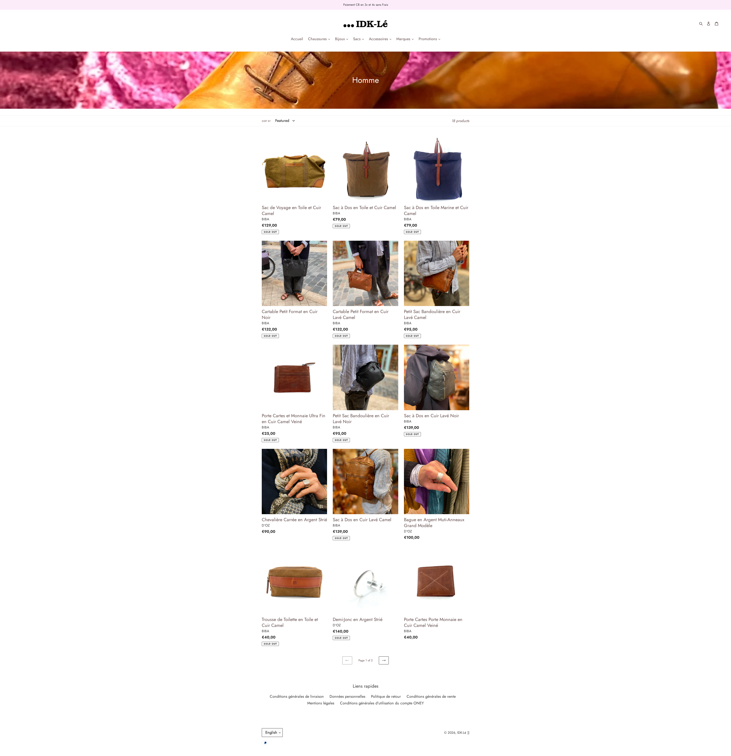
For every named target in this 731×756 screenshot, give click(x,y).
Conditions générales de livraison (297, 696)
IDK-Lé (461, 732)
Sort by (266, 121)
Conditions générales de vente (431, 696)
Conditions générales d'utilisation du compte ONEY (382, 703)
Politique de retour (386, 696)
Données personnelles (347, 696)
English (271, 732)
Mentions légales (320, 703)
